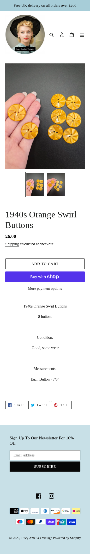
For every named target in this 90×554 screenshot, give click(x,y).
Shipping (12, 244)
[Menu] (82, 34)
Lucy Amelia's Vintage (36, 538)
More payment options (45, 288)
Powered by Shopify (67, 538)
